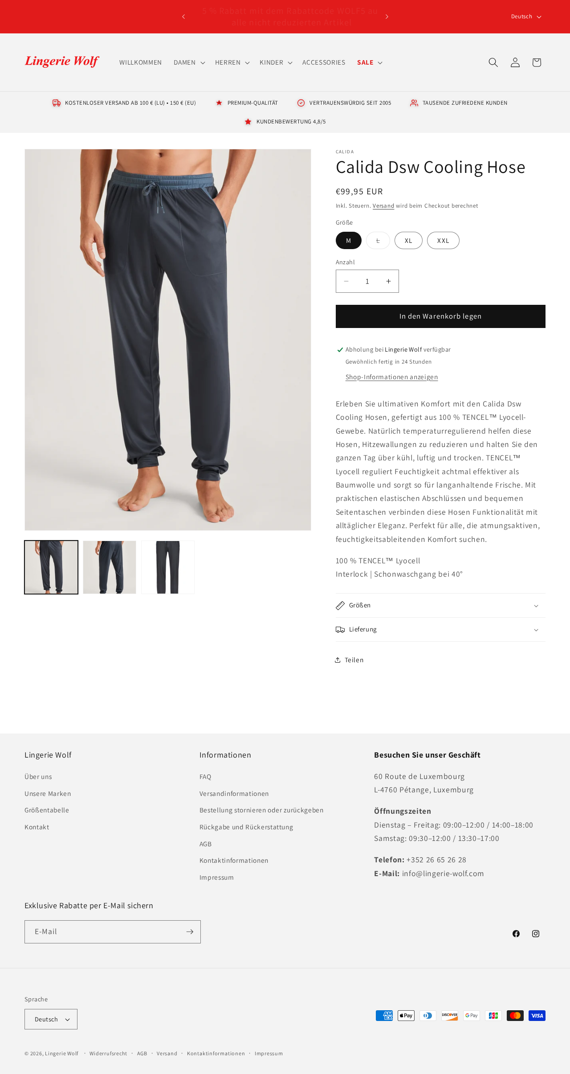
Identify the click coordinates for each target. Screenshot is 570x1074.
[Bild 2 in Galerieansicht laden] (109, 567)
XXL (443, 240)
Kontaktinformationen (234, 860)
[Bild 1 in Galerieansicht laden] (51, 567)
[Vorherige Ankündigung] (183, 16)
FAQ (206, 776)
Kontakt (36, 826)
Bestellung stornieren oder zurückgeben (262, 809)
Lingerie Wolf (61, 1053)
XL (408, 240)
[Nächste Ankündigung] (387, 16)
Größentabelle (46, 809)
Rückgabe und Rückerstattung (246, 826)
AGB (206, 843)
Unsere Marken (47, 793)
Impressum (217, 877)
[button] (188, 62)
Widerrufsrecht (108, 1053)
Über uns (38, 776)
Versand (383, 205)
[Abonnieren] (189, 931)
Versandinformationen (234, 793)
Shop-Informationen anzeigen (392, 376)
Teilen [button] (354, 660)
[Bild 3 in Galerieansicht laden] (168, 567)
